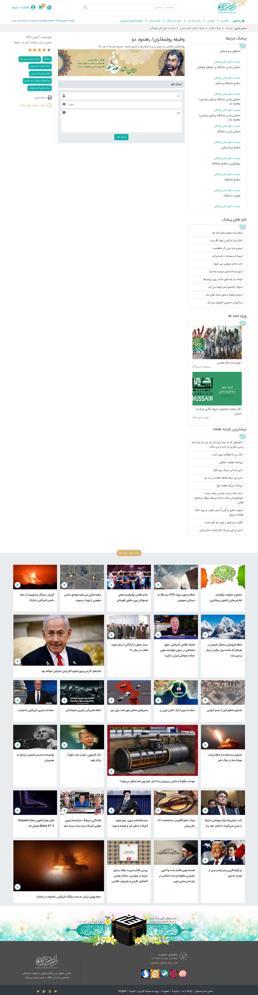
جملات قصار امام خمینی (192, 28)
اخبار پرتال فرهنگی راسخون (164, 963)
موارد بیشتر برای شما (33, 105)
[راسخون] (232, 13)
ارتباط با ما (187, 991)
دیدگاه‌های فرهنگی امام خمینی (37, 81)
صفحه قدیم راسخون (131, 21)
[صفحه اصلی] (55, 991)
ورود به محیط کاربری (148, 991)
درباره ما (175, 991)
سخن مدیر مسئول (204, 991)
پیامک (229, 28)
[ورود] (50, 991)
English (122, 991)
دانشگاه (47, 59)
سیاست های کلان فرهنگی (162, 28)
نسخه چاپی (40, 98)
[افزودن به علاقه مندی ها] (38, 991)
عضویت (24, 7)
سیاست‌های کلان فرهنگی (39, 88)
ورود (14, 7)
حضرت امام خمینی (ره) (29, 59)
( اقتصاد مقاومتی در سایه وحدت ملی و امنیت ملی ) (33, 20)
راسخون (236, 21)
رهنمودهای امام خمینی (40, 73)
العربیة (132, 991)
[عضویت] (44, 991)
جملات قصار (215, 28)
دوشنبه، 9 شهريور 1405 (65, 20)
